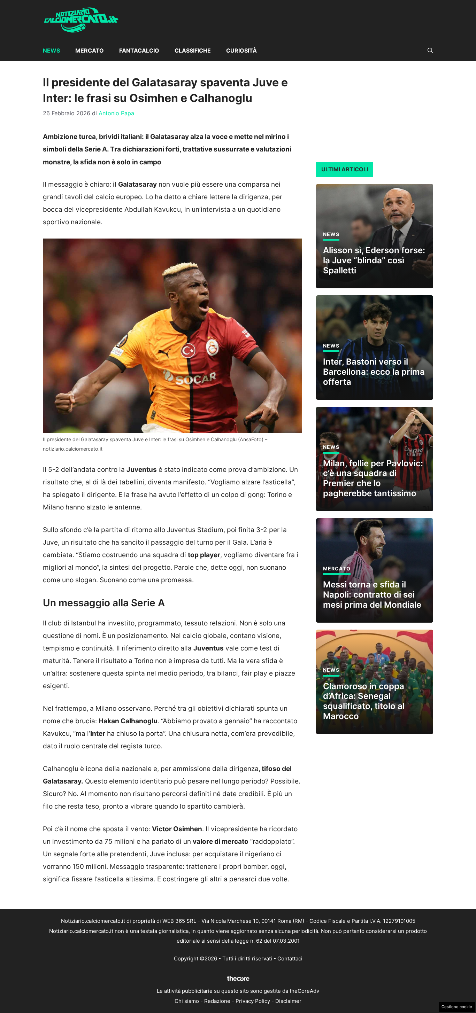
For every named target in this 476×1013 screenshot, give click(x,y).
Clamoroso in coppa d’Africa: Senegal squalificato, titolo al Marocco (364, 701)
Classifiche (193, 50)
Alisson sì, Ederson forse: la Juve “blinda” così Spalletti (374, 260)
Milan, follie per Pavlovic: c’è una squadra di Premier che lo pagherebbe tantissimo (373, 478)
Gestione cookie (457, 1006)
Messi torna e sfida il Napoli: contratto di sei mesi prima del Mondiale (372, 594)
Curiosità (241, 50)
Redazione (217, 1001)
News (51, 50)
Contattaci (289, 958)
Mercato (89, 50)
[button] (430, 50)
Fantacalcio (139, 50)
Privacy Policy (253, 1001)
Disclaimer (288, 1001)
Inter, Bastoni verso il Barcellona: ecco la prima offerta (374, 372)
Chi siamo (187, 1001)
